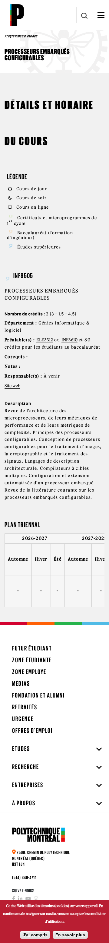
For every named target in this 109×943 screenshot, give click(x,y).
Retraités (24, 707)
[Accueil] (17, 15)
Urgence (23, 718)
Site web (12, 385)
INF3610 (69, 340)
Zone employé (29, 671)
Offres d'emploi (32, 730)
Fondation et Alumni (38, 695)
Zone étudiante (32, 660)
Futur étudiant (32, 648)
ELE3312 (44, 340)
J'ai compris (35, 934)
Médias (21, 683)
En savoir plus (70, 934)
